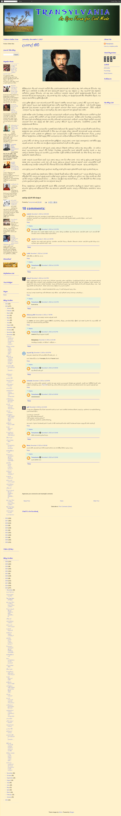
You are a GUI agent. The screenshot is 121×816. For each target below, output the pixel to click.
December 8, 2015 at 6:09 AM (39, 445)
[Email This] (49, 202)
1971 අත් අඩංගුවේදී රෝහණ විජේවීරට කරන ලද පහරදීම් (9, 359)
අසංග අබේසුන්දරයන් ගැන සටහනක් (10, 446)
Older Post (96, 501)
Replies (31, 226)
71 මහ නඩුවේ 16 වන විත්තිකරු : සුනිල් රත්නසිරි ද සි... (10, 494)
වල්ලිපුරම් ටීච (14, 184)
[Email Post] (45, 202)
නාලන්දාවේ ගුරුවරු (14, 220)
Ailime (60, 812)
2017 (6, 520)
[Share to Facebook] (54, 202)
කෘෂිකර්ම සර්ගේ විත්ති (10, 423)
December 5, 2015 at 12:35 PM (44, 239)
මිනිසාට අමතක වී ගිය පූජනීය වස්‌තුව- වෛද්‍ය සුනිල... (10, 350)
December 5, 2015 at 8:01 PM (50, 332)
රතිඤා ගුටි (8, 488)
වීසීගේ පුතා (9, 437)
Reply (28, 222)
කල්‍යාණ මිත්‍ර (30, 352)
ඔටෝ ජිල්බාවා (10, 514)
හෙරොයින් (9, 388)
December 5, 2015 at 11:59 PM (41, 380)
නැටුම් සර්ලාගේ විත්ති (9, 428)
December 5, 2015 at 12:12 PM (40, 278)
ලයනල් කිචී (9, 378)
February (9, 310)
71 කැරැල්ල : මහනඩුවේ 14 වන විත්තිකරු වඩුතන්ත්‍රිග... (10, 457)
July (8, 322)
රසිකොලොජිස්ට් (31, 314)
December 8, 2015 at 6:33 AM (50, 432)
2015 (6, 306)
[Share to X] (53, 202)
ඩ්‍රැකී (28, 407)
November (10, 332)
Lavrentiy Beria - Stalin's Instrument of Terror (14, 147)
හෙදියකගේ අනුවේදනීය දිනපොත (10, 400)
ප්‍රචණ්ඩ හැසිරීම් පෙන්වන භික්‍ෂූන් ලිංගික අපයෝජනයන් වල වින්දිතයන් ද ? (11, 166)
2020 (6, 528)
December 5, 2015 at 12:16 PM (50, 302)
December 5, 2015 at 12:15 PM (50, 229)
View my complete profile (111, 46)
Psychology (107, 70)
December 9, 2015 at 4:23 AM (47, 340)
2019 (6, 525)
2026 (6, 542)
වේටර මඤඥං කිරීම (10, 440)
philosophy (107, 68)
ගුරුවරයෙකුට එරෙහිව (10, 511)
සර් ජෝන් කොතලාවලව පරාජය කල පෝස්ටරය (14, 202)
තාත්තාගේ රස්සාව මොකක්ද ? (10, 472)
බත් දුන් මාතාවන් (9, 411)
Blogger (72, 812)
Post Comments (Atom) (65, 506)
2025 (6, 540)
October (9, 329)
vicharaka (29, 380)
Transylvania (35, 229)
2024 (6, 537)
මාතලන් (29, 278)
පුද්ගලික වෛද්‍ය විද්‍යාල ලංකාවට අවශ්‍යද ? (9, 465)
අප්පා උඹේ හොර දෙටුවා (10, 481)
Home (61, 501)
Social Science (108, 73)
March (9, 313)
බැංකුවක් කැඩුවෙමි (9, 477)
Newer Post (27, 501)
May (8, 318)
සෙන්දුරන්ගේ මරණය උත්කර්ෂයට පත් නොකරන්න (10, 393)
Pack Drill (44, 385)
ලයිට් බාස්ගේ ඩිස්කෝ (9, 385)
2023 (6, 535)
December (10, 334)
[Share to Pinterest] (56, 202)
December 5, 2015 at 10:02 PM (42, 352)
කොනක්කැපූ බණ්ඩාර (9, 484)
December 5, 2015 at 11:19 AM (39, 253)
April (8, 315)
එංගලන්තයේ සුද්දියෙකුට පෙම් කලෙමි (10, 434)
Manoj (28, 445)
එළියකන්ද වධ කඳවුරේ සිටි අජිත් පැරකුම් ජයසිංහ (15, 127)
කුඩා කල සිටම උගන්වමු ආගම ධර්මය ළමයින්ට (10, 502)
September (10, 327)
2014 (6, 304)
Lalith (28, 253)
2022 (6, 532)
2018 (6, 523)
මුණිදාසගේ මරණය (9, 375)
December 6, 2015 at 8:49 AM (50, 368)
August (9, 325)
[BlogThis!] (51, 202)
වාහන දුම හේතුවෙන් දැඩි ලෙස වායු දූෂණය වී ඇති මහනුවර (10, 340)
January (9, 308)
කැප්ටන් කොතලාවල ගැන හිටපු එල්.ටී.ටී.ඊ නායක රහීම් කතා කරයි (14, 89)
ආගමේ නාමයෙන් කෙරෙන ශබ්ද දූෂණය (10, 406)
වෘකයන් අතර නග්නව (10, 381)
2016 (6, 518)
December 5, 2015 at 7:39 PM (44, 314)
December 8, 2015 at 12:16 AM (38, 407)
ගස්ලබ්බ (29, 214)
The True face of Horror (10, 507)
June (8, 320)
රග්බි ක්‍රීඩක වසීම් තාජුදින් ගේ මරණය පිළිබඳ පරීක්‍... (10, 417)
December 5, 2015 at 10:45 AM (40, 214)
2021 (6, 530)
